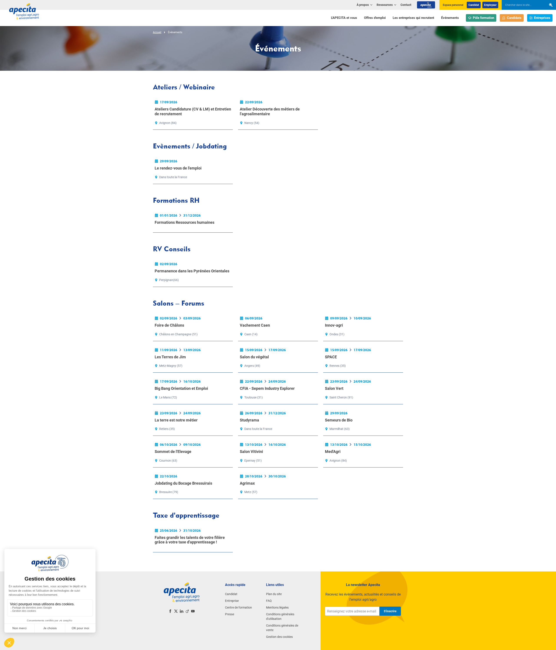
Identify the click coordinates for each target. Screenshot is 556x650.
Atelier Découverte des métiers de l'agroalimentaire (270, 111)
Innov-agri (334, 325)
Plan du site (274, 594)
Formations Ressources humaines (184, 222)
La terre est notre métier (176, 420)
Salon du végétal (254, 357)
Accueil (157, 32)
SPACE (331, 357)
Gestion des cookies (279, 636)
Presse (229, 614)
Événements (450, 18)
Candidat (473, 5)
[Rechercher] (551, 5)
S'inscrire (390, 611)
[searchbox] (522, 5)
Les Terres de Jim (170, 357)
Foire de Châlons (169, 325)
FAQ (269, 600)
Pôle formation (483, 18)
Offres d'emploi (375, 18)
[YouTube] (193, 611)
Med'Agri (333, 451)
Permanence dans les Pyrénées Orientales (192, 271)
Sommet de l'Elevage (173, 451)
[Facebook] (170, 611)
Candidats (514, 18)
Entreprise (232, 600)
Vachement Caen (255, 325)
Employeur (490, 5)
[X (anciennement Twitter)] (176, 611)
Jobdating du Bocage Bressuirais (183, 483)
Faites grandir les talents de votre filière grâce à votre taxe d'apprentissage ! (190, 540)
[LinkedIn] (181, 611)
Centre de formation (238, 607)
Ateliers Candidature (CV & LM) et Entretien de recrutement (193, 111)
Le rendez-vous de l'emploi (178, 168)
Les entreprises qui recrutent (413, 18)
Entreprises (542, 18)
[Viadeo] (187, 611)
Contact (405, 5)
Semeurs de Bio (338, 420)
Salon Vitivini (251, 451)
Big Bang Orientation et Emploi (181, 388)
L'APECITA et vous (344, 18)
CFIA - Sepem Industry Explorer (267, 388)
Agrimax (247, 483)
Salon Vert (334, 388)
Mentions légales (277, 607)
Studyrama (249, 420)
